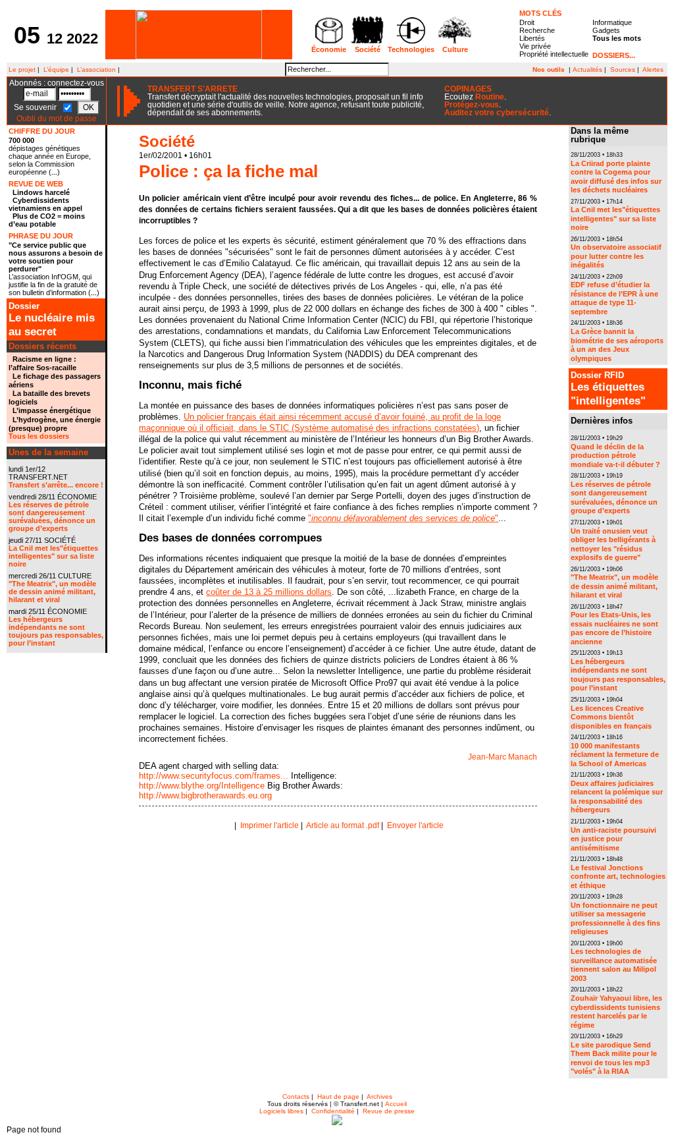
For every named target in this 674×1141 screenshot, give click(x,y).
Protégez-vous (471, 105)
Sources (622, 69)
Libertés (532, 38)
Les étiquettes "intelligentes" (608, 388)
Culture (455, 49)
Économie (328, 49)
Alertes (652, 69)
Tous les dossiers (39, 436)
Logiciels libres (281, 1111)
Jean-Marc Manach (502, 757)
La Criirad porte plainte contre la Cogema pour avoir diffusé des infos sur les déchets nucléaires (616, 176)
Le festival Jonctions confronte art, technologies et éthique (618, 876)
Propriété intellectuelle (553, 54)
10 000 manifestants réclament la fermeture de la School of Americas (615, 754)
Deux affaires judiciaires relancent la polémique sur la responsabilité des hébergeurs (617, 796)
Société (367, 49)
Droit (526, 22)
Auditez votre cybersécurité (496, 113)
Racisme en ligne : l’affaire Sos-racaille (42, 363)
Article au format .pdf (342, 825)
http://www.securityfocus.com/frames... (213, 776)
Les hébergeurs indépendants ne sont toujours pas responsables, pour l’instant (56, 631)
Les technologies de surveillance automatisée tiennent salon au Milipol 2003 (614, 964)
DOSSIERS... (613, 55)
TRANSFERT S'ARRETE (192, 89)
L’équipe (56, 69)
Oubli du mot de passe (56, 119)
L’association (96, 69)
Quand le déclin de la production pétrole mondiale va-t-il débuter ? (615, 455)
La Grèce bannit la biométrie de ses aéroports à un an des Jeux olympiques (617, 344)
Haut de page (338, 1096)
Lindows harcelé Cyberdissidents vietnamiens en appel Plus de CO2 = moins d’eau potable (47, 208)
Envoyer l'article (415, 825)
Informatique (612, 22)
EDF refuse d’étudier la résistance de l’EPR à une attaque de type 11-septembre (614, 298)
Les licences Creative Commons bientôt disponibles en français (611, 717)
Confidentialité (333, 1111)
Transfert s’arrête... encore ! (56, 485)
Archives (379, 1096)
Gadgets (606, 30)
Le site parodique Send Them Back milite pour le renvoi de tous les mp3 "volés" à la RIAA (614, 1058)
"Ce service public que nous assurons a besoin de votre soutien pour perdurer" (56, 257)
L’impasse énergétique (52, 410)
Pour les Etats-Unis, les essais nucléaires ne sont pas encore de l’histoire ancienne (614, 628)
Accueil (396, 1103)
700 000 (21, 140)
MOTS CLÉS (540, 13)
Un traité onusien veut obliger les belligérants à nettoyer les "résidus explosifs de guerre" (613, 544)
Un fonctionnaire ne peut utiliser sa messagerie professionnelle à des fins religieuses (615, 918)
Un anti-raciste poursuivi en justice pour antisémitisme (613, 839)
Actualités (587, 69)
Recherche (537, 30)
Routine (489, 97)
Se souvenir (36, 107)
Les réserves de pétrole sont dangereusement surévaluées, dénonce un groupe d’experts (52, 516)
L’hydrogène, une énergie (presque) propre (55, 424)
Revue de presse (389, 1111)
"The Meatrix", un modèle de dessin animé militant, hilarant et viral (52, 591)
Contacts (295, 1096)
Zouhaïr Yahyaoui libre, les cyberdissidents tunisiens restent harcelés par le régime (616, 1011)
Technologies (411, 49)
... (54, 172)
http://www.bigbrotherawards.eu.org (205, 795)
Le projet (21, 69)
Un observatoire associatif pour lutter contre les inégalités (616, 256)
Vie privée (535, 46)
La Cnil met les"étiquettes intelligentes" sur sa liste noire (53, 556)
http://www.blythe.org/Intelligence (202, 786)
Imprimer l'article (269, 825)
